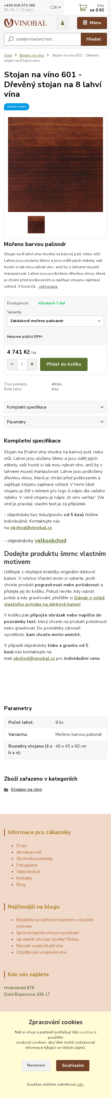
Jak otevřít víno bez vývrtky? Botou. (47, 939)
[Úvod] (25, 23)
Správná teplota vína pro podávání (47, 933)
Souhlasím (73, 1065)
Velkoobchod (28, 872)
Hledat (93, 39)
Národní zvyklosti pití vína (39, 946)
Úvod (8, 55)
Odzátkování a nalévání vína (41, 952)
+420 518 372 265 (19, 5)
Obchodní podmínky (34, 859)
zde (79, 1084)
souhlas (86, 1032)
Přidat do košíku (64, 364)
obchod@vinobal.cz (31, 528)
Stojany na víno (31, 55)
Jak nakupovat (28, 852)
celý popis (48, 286)
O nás (21, 846)
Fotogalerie (26, 865)
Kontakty (24, 878)
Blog (20, 885)
